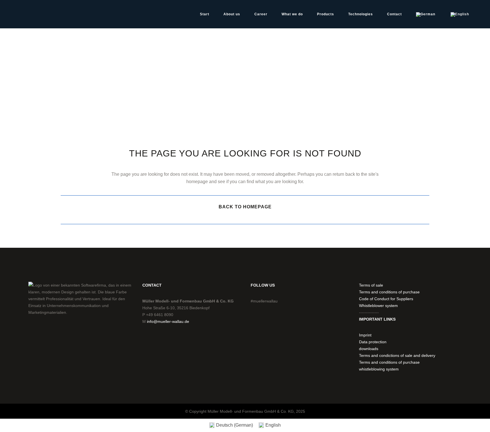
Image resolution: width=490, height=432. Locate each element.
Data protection (372, 342)
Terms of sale (371, 285)
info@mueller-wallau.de (168, 321)
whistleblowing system (379, 369)
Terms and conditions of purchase (389, 292)
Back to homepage (245, 206)
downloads (368, 348)
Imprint (365, 335)
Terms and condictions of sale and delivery (397, 355)
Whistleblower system (378, 305)
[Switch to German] (426, 14)
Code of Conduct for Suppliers (386, 299)
